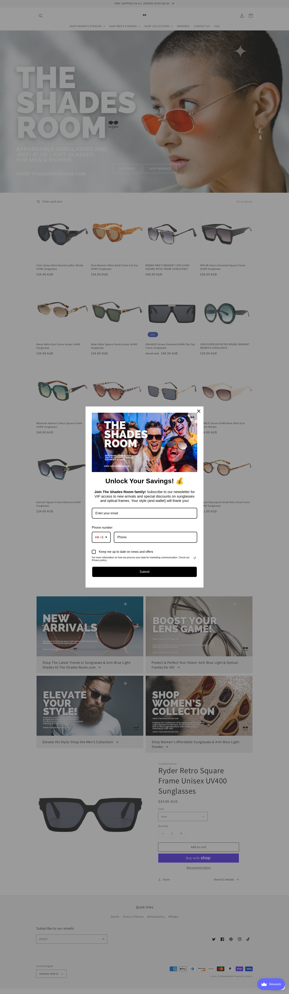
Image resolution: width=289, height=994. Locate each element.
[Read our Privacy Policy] (194, 558)
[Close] (198, 411)
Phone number (102, 527)
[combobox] (101, 537)
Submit (144, 571)
